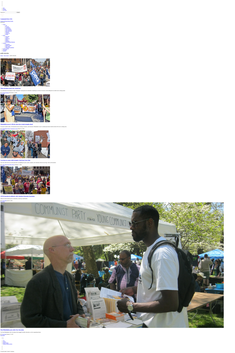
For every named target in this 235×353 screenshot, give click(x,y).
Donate (4, 9)
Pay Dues (5, 10)
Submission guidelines (9, 47)
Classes (6, 37)
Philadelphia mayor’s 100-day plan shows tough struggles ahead (16, 124)
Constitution (7, 27)
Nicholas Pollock (5, 92)
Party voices (7, 46)
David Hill (4, 200)
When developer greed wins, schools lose (10, 88)
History (6, 39)
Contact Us (7, 33)
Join (4, 8)
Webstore (7, 32)
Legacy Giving (6, 48)
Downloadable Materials (10, 42)
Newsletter (5, 49)
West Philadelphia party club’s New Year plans (12, 329)
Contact (4, 341)
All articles (7, 44)
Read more (2, 93)
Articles (4, 43)
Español (4, 50)
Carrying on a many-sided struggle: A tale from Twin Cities (15, 160)
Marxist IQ (7, 38)
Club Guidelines (8, 29)
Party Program (8, 28)
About (4, 24)
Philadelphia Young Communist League (10, 128)
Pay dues (7, 26)
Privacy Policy (6, 342)
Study (4, 35)
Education (7, 36)
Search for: (2, 12)
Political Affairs (8, 45)
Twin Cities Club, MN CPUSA (8, 164)
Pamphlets (7, 40)
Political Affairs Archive (7, 343)
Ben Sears (4, 334)
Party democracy (8, 31)
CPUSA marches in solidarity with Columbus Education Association (17, 196)
